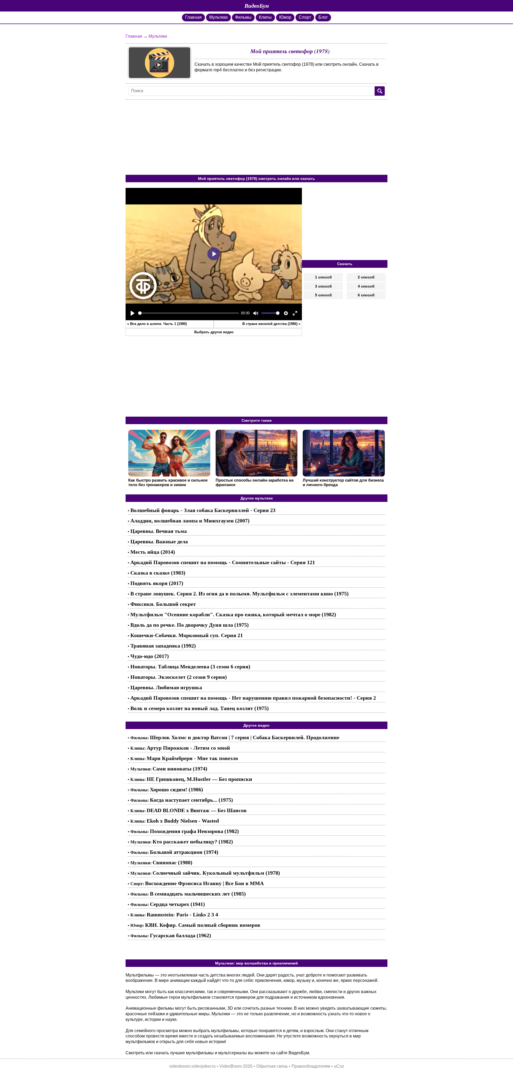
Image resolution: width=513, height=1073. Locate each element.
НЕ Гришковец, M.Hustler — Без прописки (199, 779)
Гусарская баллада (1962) (180, 935)
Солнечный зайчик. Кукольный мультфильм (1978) (216, 873)
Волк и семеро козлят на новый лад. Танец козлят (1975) (199, 708)
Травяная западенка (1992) (163, 646)
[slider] (188, 313)
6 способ (366, 295)
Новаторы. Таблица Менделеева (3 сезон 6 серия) (190, 666)
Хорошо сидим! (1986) (176, 789)
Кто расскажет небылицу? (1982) (193, 842)
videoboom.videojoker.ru (192, 1066)
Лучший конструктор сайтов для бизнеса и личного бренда (343, 482)
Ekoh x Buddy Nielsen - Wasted (183, 821)
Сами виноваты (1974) (180, 769)
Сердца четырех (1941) (177, 904)
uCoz (339, 1066)
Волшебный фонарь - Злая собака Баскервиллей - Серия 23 (202, 510)
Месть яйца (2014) (152, 552)
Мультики (218, 17)
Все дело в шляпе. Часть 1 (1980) (158, 324)
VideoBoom (230, 1066)
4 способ (366, 286)
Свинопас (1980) (172, 862)
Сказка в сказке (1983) (157, 573)
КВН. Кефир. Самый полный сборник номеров (202, 925)
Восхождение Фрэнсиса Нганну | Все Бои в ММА (204, 883)
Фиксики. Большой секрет (163, 604)
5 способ (323, 295)
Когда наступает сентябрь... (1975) (191, 800)
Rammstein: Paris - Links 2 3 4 (182, 914)
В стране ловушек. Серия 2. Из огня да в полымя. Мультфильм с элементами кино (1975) (239, 593)
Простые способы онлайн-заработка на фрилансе (254, 482)
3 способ (323, 286)
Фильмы (243, 17)
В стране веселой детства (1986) (269, 324)
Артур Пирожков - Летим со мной (188, 748)
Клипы (265, 17)
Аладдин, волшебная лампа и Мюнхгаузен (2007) (190, 521)
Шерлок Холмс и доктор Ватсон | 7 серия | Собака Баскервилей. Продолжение (244, 737)
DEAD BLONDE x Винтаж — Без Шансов (197, 810)
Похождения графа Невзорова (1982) (194, 831)
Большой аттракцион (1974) (184, 852)
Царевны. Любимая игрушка (166, 687)
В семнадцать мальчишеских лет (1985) (198, 894)
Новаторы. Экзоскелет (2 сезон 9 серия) (178, 677)
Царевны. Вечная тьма (158, 531)
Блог (323, 17)
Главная (193, 17)
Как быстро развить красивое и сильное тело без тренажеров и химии (168, 482)
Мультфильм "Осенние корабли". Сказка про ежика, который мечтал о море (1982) (233, 614)
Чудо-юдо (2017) (149, 656)
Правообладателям (311, 1066)
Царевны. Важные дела (159, 541)
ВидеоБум (256, 6)
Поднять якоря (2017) (156, 583)
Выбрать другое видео (214, 332)
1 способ (323, 277)
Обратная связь (272, 1066)
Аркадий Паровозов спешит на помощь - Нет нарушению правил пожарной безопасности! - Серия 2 (253, 698)
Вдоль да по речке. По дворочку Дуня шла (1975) (189, 625)
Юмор (285, 17)
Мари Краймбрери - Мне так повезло (192, 758)
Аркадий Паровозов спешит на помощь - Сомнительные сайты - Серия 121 (222, 562)
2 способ (366, 277)
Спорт (305, 17)
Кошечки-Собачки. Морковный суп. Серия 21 (186, 635)
